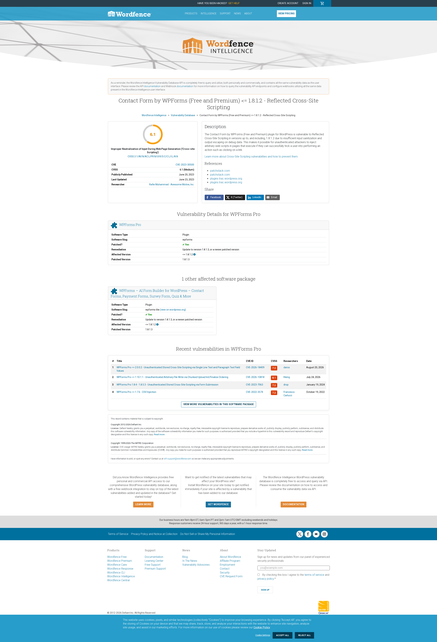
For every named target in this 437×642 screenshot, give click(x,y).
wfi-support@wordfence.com (177, 458)
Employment (227, 564)
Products (191, 13)
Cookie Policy (261, 627)
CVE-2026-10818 (255, 377)
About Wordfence (230, 556)
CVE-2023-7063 (254, 384)
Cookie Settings (262, 635)
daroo (287, 367)
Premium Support (155, 568)
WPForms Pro (130, 224)
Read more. (159, 434)
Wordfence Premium (119, 560)
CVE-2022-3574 (254, 392)
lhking (287, 377)
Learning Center (154, 560)
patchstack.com (220, 170)
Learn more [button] (143, 504)
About (248, 13)
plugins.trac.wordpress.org (226, 178)
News (237, 13)
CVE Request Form (231, 576)
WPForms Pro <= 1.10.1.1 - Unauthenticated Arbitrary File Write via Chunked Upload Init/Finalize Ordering (172, 377)
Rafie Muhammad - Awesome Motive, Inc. (171, 184)
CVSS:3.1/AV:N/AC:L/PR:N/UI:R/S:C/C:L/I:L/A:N (153, 156)
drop (286, 384)
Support (225, 13)
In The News (189, 560)
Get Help (233, 3)
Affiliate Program (230, 560)
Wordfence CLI (116, 572)
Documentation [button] (293, 504)
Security (225, 572)
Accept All (282, 635)
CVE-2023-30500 (185, 164)
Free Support (152, 564)
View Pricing (286, 13)
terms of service (314, 574)
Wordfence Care (117, 564)
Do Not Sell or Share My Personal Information (207, 534)
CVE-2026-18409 (255, 367)
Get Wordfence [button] (218, 504)
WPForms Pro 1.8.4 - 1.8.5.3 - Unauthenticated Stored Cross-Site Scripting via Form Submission (167, 384)
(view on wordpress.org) (173, 309)
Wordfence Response (120, 568)
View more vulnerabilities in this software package (218, 404)
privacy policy (265, 578)
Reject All (304, 635)
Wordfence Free (117, 556)
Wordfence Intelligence (121, 576)
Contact (224, 568)
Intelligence (208, 13)
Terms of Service (118, 534)
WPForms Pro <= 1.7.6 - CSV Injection (136, 392)
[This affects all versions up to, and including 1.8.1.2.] (194, 254)
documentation (152, 86)
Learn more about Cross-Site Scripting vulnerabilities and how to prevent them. (251, 156)
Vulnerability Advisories (196, 564)
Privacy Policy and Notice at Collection (154, 534)
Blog (185, 556)
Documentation (154, 556)
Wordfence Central (118, 580)
